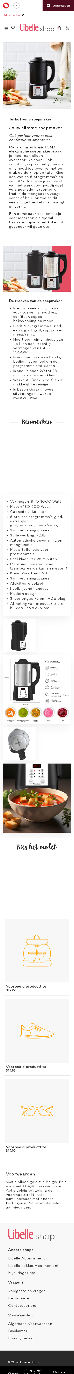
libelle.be (13, 15)
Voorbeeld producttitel (26, 986)
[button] (58, 5)
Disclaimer (18, 1331)
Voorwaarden (20, 1315)
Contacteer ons (22, 1305)
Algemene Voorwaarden (30, 1324)
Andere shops (21, 1250)
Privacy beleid (21, 1338)
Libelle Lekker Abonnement (33, 1266)
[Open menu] (6, 28)
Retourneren (20, 1298)
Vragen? (16, 1282)
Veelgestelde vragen (27, 1291)
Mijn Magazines (22, 1273)
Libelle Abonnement (26, 1258)
